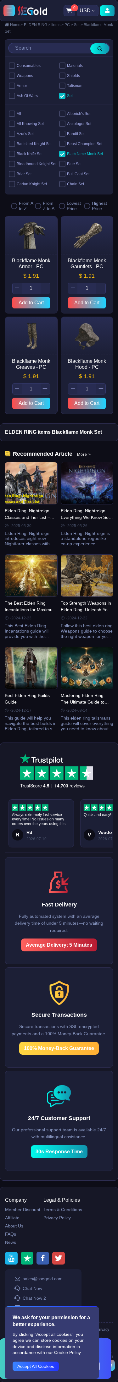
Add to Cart (31, 302)
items (57, 25)
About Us (14, 1225)
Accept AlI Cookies (35, 1366)
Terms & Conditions (62, 1209)
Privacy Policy (57, 1217)
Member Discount (22, 1209)
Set (78, 25)
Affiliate (12, 1217)
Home (16, 25)
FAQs (10, 1234)
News (10, 1242)
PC (69, 25)
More (84, 454)
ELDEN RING (37, 25)
